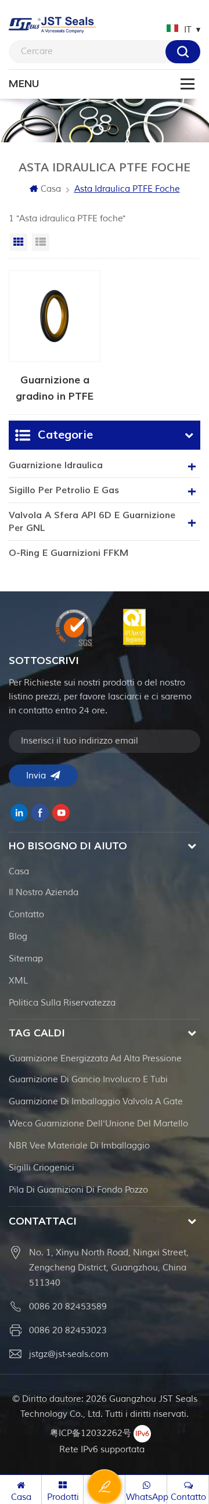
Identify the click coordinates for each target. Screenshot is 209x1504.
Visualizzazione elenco (40, 242)
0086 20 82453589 (68, 1306)
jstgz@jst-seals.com (69, 1354)
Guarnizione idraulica (56, 465)
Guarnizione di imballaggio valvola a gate (96, 1101)
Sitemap (26, 958)
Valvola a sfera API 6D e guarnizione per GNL (92, 521)
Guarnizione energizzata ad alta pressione (95, 1058)
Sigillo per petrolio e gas (64, 490)
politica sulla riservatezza (62, 1002)
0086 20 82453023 (68, 1330)
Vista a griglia (18, 242)
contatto (26, 914)
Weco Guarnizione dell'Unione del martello (98, 1123)
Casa (51, 189)
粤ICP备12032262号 (90, 1433)
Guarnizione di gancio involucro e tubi (88, 1079)
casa (19, 871)
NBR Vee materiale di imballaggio (79, 1145)
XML (18, 980)
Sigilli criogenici (41, 1167)
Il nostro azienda (43, 892)
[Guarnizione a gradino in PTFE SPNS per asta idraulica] (54, 336)
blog (18, 936)
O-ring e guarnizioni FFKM (68, 553)
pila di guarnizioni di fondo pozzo (78, 1190)
